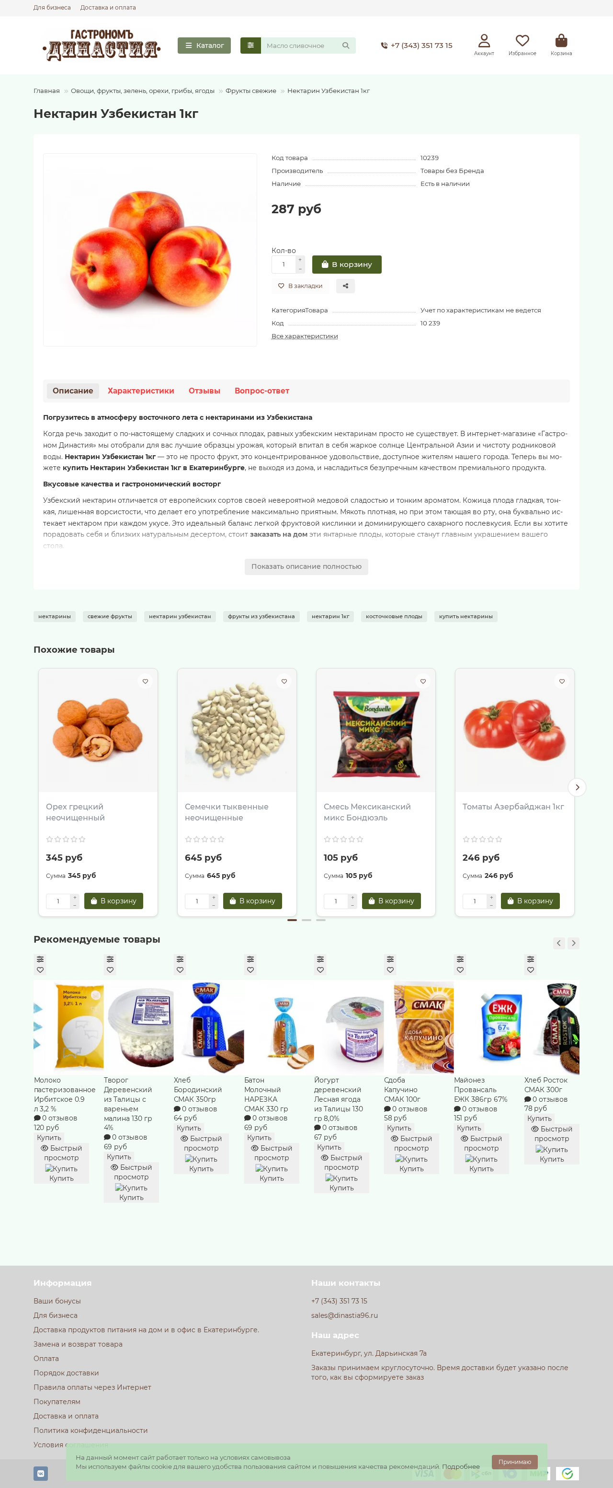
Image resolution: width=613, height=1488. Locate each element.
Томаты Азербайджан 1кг (513, 806)
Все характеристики (305, 336)
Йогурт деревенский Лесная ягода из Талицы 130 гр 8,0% (338, 1099)
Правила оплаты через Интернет (92, 1387)
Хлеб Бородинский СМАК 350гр (198, 1090)
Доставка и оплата (108, 7)
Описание (73, 390)
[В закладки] (145, 681)
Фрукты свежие (251, 90)
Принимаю (515, 1461)
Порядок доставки (66, 1373)
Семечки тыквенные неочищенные (227, 812)
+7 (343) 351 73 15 (422, 45)
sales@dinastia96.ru (344, 1315)
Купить (48, 1137)
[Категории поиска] (250, 45)
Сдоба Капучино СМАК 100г (402, 1090)
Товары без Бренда (452, 170)
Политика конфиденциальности (91, 1430)
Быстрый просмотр (63, 1153)
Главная (47, 90)
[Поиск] (345, 45)
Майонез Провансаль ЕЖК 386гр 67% (481, 1090)
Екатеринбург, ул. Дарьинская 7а (369, 1353)
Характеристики (141, 390)
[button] (35, 787)
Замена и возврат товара (78, 1344)
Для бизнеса (52, 7)
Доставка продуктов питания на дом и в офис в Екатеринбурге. (146, 1330)
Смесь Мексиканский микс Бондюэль (367, 812)
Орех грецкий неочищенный (75, 812)
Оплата (46, 1358)
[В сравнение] (40, 959)
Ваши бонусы (57, 1301)
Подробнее (461, 1466)
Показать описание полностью (306, 566)
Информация (63, 1283)
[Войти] (484, 41)
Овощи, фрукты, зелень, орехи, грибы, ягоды (143, 90)
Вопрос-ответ (262, 390)
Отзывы (204, 390)
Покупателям (57, 1401)
